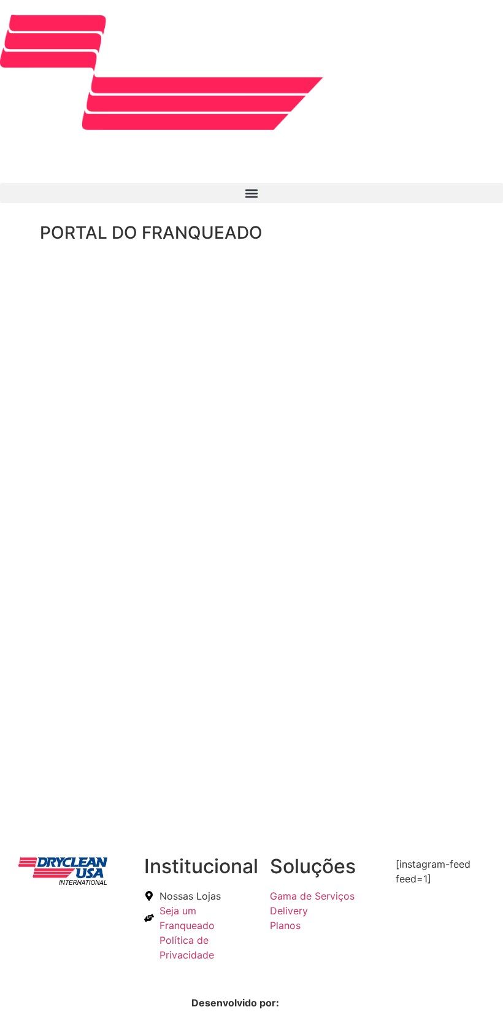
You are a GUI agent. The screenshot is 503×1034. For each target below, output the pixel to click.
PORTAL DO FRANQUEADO (151, 232)
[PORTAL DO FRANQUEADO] (15, 235)
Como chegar (99, 822)
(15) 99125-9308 (134, 466)
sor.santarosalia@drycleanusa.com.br (183, 489)
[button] (251, 193)
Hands (297, 1003)
